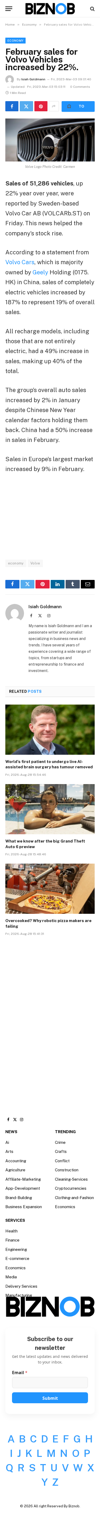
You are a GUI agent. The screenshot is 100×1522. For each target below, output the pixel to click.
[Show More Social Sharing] (54, 106)
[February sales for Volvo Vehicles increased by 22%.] (50, 139)
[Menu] (8, 9)
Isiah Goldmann (33, 79)
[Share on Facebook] (11, 106)
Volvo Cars (19, 262)
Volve (35, 563)
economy (16, 563)
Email (19, 1372)
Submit (50, 1398)
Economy (15, 40)
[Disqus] (50, 1021)
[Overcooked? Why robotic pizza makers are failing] (50, 889)
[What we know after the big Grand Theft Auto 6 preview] (50, 809)
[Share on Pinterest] (40, 106)
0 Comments (80, 87)
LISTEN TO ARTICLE (78, 106)
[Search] (92, 9)
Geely (40, 272)
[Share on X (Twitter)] (26, 106)
